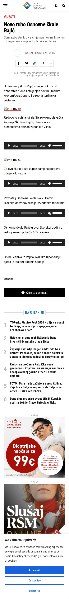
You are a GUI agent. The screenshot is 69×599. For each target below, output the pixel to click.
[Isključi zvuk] (49, 146)
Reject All (34, 590)
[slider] (58, 145)
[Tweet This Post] (26, 63)
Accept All (34, 570)
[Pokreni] (9, 146)
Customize (35, 580)
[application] (34, 145)
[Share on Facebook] (18, 63)
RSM (31, 53)
